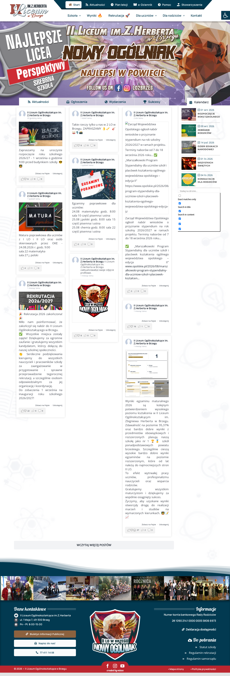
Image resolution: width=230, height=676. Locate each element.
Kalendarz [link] (201, 102)
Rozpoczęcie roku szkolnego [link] (209, 115)
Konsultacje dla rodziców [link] (207, 180)
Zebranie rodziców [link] (204, 131)
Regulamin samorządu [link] (201, 659)
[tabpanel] (94, 332)
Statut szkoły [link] (208, 647)
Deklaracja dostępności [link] (201, 629)
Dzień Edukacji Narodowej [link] (208, 148)
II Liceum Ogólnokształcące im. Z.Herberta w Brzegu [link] (44, 114)
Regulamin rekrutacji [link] (202, 653)
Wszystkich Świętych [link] (205, 164)
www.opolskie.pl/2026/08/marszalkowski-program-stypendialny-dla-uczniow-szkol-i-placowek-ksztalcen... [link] (146, 272)
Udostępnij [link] (57, 173)
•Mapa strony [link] (176, 669)
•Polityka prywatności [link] (203, 669)
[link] (225, 15)
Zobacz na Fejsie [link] (42, 173)
